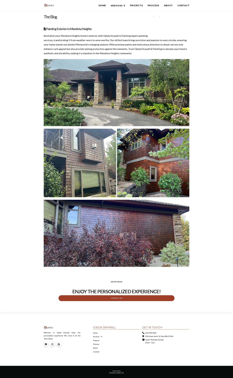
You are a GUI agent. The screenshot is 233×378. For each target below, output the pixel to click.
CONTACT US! (116, 298)
